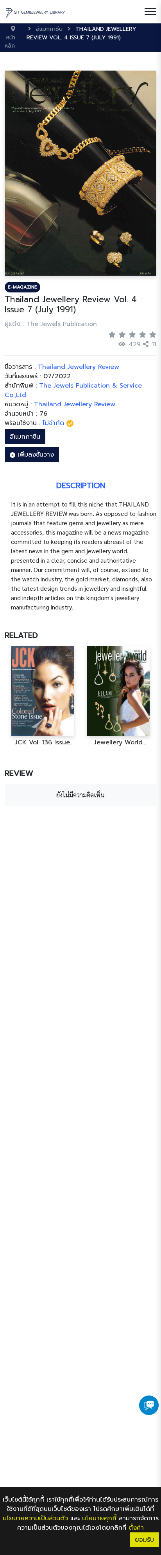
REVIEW (19, 773)
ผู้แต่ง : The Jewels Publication (51, 324)
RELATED (21, 635)
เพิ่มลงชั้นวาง (34, 454)
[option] (43, 696)
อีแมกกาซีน (25, 436)
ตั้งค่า (136, 1527)
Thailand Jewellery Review (74, 404)
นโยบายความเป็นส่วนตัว (35, 1518)
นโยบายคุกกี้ (99, 1518)
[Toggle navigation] (150, 11)
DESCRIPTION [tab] (80, 485)
